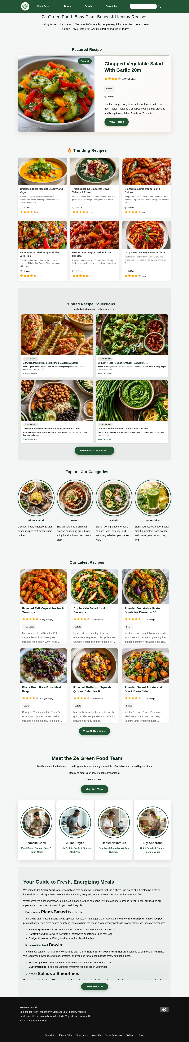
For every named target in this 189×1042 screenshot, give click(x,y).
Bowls (67, 6)
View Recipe (116, 121)
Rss (141, 1035)
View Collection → (31, 374)
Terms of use (82, 1035)
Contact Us (50, 1035)
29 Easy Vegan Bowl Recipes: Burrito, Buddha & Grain (51, 428)
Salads (88, 6)
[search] (159, 6)
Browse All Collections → (95, 450)
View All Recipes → (94, 731)
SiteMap (129, 1035)
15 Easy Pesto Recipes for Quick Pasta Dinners (123, 363)
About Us (96, 1035)
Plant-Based (43, 6)
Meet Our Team (94, 789)
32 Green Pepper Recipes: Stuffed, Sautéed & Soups (50, 363)
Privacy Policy (65, 1035)
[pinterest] (164, 1009)
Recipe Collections (113, 1035)
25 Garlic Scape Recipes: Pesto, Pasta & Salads (123, 428)
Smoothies (111, 6)
